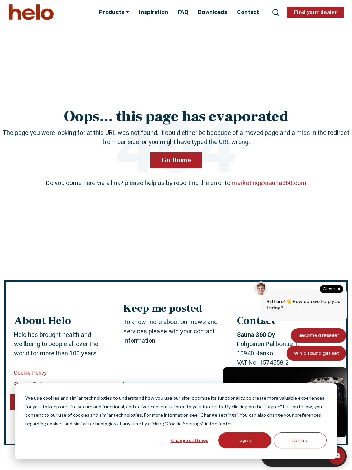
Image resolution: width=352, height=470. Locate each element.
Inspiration (153, 12)
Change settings (189, 440)
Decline (300, 440)
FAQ (183, 12)
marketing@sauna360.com (269, 183)
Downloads (212, 12)
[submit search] (275, 12)
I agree (244, 440)
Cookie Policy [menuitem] (30, 373)
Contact (248, 12)
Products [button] (112, 12)
